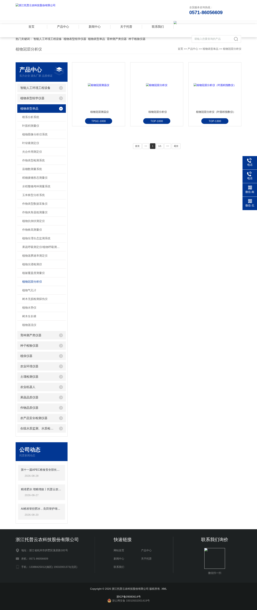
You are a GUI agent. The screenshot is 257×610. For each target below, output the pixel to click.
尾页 (176, 146)
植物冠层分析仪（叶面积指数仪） (216, 111)
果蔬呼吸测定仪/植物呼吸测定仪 (42, 247)
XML (164, 588)
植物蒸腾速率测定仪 (35, 255)
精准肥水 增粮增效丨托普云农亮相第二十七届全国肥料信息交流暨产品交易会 (41, 489)
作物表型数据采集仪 (35, 203)
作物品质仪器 (29, 407)
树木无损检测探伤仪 (35, 298)
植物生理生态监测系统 (36, 238)
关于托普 (126, 26)
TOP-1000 (157, 121)
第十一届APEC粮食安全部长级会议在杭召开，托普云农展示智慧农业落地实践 (41, 469)
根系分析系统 (30, 117)
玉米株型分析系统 (33, 195)
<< (145, 146)
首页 (31, 26)
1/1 (159, 146)
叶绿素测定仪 (30, 143)
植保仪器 (26, 356)
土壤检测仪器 (29, 376)
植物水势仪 (29, 307)
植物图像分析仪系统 (35, 134)
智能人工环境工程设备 (47, 38)
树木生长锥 (29, 316)
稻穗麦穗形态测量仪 (35, 177)
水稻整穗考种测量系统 (36, 186)
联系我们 (158, 26)
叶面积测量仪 (30, 125)
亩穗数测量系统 (32, 169)
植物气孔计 (29, 290)
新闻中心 (95, 26)
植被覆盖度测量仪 (33, 272)
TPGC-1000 (98, 121)
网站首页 (119, 550)
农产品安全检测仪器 (33, 418)
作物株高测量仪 (32, 229)
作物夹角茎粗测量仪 (35, 212)
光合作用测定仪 (32, 151)
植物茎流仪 (29, 324)
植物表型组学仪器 (75, 38)
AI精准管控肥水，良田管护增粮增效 (41, 508)
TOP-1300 (215, 121)
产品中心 (63, 26)
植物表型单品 (96, 38)
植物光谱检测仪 (32, 264)
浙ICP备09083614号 (128, 596)
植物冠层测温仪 (99, 111)
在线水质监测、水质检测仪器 (38, 428)
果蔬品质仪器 (29, 397)
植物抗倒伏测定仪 (33, 221)
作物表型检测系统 (33, 160)
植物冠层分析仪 (232, 48)
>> (167, 146)
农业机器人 (27, 387)
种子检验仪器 (136, 38)
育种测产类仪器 (117, 38)
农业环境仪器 (29, 366)
